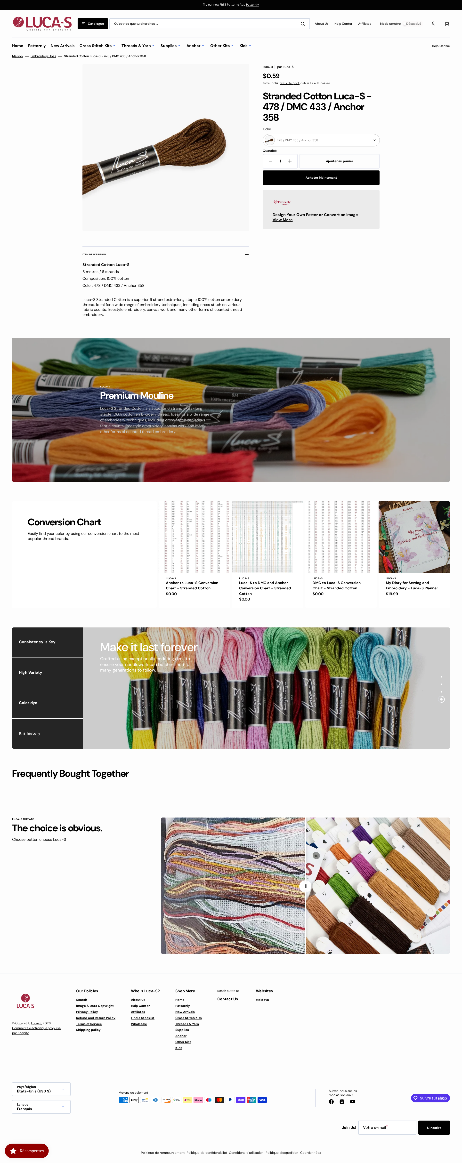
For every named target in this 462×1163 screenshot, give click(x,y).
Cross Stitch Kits (188, 1018)
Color (267, 129)
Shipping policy (88, 1030)
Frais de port (290, 83)
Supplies (182, 1030)
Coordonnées (310, 1153)
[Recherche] (303, 23)
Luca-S (36, 1023)
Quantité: (270, 151)
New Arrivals (185, 1012)
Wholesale (139, 1024)
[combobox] (209, 23)
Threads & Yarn (187, 1024)
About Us (138, 1000)
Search (81, 1000)
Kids (178, 1048)
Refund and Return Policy (95, 1018)
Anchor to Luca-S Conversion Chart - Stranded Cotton (192, 585)
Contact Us (227, 999)
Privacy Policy (87, 1012)
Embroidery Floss (43, 56)
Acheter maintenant (321, 178)
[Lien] (231, 5)
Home (179, 1000)
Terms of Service (89, 1024)
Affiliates (138, 1012)
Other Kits (183, 1042)
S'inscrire (434, 1128)
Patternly (252, 5)
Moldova (262, 1000)
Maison (17, 56)
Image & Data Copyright (95, 1006)
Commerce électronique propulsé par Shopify (36, 1030)
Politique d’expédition (282, 1153)
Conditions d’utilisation (246, 1153)
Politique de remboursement (163, 1153)
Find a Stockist (142, 1018)
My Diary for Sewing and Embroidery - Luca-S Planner (412, 585)
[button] (446, 23)
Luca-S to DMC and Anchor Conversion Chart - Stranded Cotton (265, 588)
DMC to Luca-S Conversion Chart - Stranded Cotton (337, 585)
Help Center (140, 1006)
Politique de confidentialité (206, 1153)
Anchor (180, 1036)
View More (283, 219)
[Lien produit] (194, 554)
